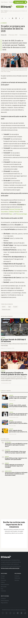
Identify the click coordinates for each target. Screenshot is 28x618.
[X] (6, 613)
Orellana (11, 211)
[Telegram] (21, 613)
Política (3, 582)
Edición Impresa (5, 600)
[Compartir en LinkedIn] (16, 18)
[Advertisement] (14, 496)
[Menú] (26, 6)
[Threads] (14, 613)
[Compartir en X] (9, 18)
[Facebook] (3, 613)
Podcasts (11, 2)
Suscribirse (20, 6)
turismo (4, 306)
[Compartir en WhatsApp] (2, 18)
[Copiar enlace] (22, 18)
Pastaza (16, 211)
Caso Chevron (4, 2)
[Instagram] (10, 613)
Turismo (6, 11)
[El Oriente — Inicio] (6, 6)
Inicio (2, 11)
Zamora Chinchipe (15, 209)
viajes (9, 306)
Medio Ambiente (5, 584)
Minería (2, 578)
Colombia (3, 591)
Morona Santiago (21, 214)
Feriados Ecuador (6, 309)
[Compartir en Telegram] (12, 18)
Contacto (3, 598)
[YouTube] (17, 613)
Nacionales (3, 586)
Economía (3, 580)
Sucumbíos (4, 211)
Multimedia (17, 578)
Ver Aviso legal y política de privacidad (10, 568)
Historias (17, 580)
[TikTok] (25, 613)
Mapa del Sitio (4, 602)
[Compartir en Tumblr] (19, 18)
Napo (10, 214)
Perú (2, 588)
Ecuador (15, 306)
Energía (3, 576)
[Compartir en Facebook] (5, 18)
